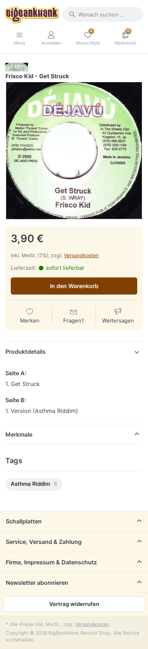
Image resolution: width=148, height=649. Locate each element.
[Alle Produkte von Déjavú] (16, 67)
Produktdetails (25, 351)
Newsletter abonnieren (37, 582)
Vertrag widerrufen (74, 604)
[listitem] (74, 150)
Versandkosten (81, 255)
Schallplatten (24, 521)
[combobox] (103, 14)
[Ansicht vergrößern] (74, 150)
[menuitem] (34, 484)
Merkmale (18, 434)
